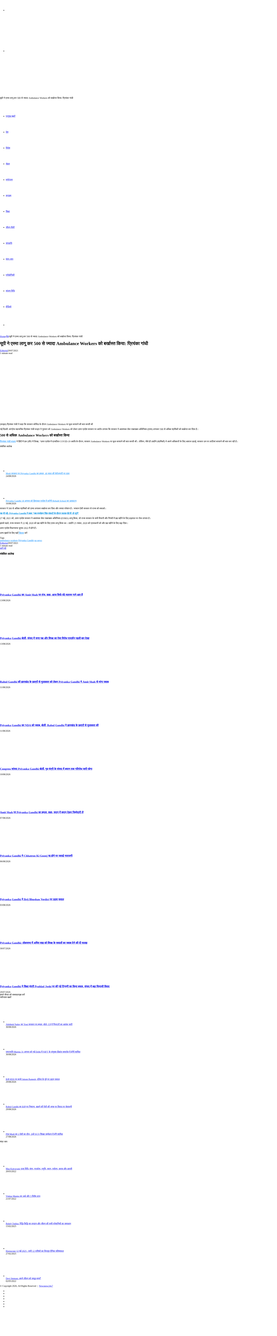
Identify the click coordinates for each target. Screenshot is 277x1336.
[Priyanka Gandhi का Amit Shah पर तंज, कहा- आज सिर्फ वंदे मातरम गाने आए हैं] (28, 589)
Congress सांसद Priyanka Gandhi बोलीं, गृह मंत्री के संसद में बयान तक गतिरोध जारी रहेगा (46, 768)
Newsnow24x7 (46, 1286)
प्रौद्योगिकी (10, 275)
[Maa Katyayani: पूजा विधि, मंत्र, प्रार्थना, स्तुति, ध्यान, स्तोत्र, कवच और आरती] (22, 1166)
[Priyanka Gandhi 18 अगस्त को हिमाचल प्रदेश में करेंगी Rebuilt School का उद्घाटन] (22, 498)
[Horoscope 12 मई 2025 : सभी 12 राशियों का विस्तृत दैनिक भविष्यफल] (22, 1248)
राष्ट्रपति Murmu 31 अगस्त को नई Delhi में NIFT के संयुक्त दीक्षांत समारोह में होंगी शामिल (43, 1052)
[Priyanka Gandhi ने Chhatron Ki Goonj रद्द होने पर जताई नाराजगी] (28, 850)
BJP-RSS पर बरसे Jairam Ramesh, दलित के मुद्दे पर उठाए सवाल (33, 1079)
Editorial (4, 350)
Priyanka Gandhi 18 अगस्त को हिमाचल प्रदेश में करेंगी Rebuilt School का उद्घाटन (41, 501)
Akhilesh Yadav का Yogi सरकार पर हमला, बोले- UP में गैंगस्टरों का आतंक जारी (39, 1024)
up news (38, 540)
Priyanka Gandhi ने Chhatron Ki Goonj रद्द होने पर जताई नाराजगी (36, 855)
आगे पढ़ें (3, 548)
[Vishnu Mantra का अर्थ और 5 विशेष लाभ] (22, 1193)
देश (7, 132)
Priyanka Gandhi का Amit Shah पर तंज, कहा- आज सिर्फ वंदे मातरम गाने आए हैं (41, 594)
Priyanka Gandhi (26, 540)
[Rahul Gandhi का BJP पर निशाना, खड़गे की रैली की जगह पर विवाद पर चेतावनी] (22, 1104)
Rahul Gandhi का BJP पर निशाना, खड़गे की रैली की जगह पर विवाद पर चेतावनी (39, 1106)
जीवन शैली (10, 227)
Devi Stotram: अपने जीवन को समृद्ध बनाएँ (23, 1278)
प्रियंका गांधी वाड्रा (8, 441)
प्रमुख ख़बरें (10, 116)
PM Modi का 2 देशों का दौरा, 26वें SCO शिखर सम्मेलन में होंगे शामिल (34, 1134)
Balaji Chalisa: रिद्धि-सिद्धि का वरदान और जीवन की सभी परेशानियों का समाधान (38, 1223)
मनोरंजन (9, 179)
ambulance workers (9, 540)
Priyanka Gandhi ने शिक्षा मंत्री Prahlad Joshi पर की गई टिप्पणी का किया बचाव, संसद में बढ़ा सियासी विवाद (55, 986)
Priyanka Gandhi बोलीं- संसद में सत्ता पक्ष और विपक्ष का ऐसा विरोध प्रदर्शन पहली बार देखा (44, 638)
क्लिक (21, 533)
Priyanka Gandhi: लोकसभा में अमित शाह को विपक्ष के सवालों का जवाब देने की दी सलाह (43, 942)
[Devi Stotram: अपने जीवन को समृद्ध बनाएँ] (22, 1276)
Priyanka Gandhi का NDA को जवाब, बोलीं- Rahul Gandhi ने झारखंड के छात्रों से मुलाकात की (49, 725)
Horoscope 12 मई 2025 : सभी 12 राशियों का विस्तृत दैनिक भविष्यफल (35, 1251)
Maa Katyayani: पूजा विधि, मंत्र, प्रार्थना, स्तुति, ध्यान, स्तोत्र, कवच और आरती (39, 1169)
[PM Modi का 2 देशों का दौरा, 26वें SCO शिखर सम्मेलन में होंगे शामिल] (22, 1131)
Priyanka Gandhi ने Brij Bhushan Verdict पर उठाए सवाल (32, 899)
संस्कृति (9, 243)
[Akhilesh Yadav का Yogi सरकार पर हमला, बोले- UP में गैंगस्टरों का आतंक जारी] (22, 1022)
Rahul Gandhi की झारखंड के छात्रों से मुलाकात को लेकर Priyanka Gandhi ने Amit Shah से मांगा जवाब (54, 681)
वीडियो (8, 306)
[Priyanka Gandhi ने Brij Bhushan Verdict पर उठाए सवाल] (28, 893)
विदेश (8, 148)
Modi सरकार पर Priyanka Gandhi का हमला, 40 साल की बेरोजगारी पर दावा (38, 473)
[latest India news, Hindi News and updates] (19, 32)
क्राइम (8, 195)
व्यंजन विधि (10, 291)
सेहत (8, 164)
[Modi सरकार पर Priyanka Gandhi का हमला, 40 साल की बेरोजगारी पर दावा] (22, 471)
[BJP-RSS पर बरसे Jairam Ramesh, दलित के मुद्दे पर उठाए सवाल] (22, 1076)
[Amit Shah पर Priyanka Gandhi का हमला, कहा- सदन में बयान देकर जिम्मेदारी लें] (28, 806)
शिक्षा (8, 211)
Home (3, 336)
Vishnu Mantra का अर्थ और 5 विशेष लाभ (23, 1196)
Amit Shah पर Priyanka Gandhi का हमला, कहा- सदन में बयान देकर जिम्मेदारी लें (41, 812)
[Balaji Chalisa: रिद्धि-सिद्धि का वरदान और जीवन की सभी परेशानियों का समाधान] (22, 1221)
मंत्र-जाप (9, 259)
